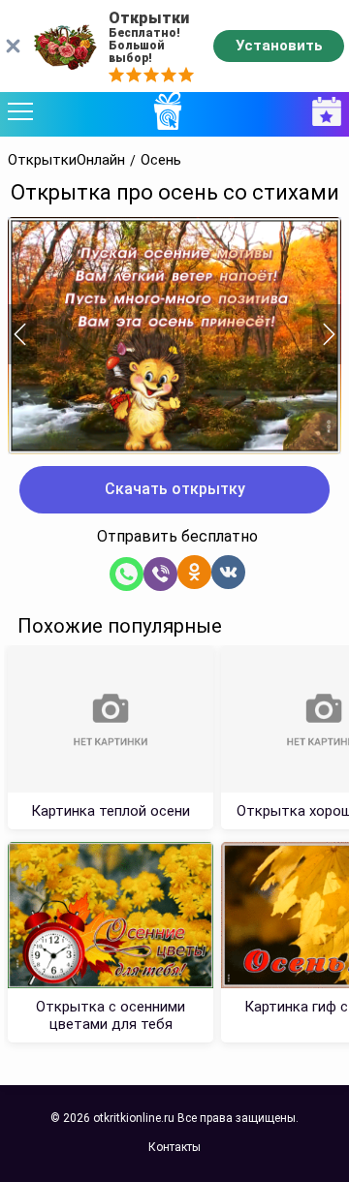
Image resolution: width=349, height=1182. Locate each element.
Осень (161, 160)
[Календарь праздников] (321, 112)
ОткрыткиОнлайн (66, 160)
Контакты (174, 1147)
